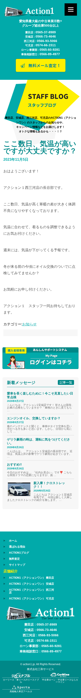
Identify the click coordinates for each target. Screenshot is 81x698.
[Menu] (71, 9)
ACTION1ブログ (19, 552)
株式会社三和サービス (40, 669)
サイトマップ (17, 564)
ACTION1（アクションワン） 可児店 (31, 598)
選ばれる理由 (17, 546)
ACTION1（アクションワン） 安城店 (31, 583)
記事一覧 (66, 382)
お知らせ (29, 324)
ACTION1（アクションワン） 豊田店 (31, 577)
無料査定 (14, 558)
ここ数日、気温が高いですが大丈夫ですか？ (40, 147)
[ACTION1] (29, 15)
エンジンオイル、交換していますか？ (34, 418)
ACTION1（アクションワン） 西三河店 (31, 591)
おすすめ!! (14, 464)
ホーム (13, 540)
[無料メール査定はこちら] (40, 71)
